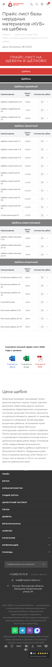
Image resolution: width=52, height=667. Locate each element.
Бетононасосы (11, 524)
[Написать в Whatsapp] (15, 630)
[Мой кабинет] (42, 4)
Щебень (26, 71)
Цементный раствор (14, 502)
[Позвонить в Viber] (30, 630)
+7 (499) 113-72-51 (18, 574)
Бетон (6, 481)
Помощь (7, 552)
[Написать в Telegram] (22, 630)
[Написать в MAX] (37, 630)
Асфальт (7, 531)
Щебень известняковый (26, 222)
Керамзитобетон (12, 488)
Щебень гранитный (26, 126)
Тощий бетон (10, 495)
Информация (10, 545)
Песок (6, 509)
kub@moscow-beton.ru (28, 580)
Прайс (6, 474)
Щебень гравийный (26, 86)
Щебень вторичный (26, 262)
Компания (8, 538)
